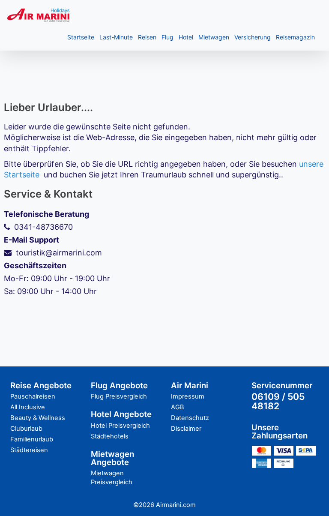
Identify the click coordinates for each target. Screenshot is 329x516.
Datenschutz (190, 418)
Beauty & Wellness (37, 418)
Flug (167, 37)
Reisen (147, 37)
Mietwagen (213, 37)
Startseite (80, 37)
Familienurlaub (31, 439)
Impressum (187, 396)
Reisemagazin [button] (295, 37)
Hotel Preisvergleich (120, 425)
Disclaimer (186, 428)
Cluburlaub (26, 428)
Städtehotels (110, 436)
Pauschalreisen (32, 396)
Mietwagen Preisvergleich (111, 477)
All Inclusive (27, 407)
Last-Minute (116, 37)
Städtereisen (29, 450)
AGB (177, 407)
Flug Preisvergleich (119, 396)
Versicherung (252, 37)
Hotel (186, 37)
